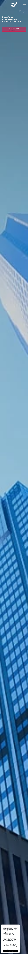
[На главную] (13, 6)
